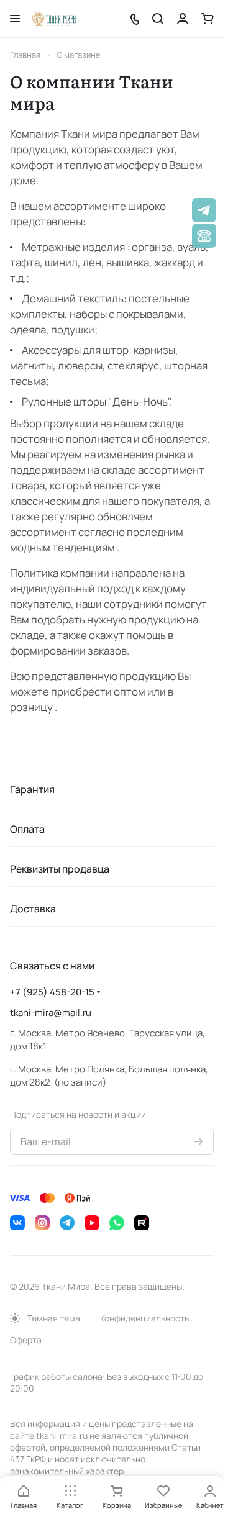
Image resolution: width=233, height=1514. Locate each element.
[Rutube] (141, 1222)
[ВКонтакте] (17, 1222)
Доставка (33, 908)
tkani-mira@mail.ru (50, 1012)
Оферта (26, 1340)
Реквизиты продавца (59, 869)
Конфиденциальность (144, 1318)
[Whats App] (116, 1222)
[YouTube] (92, 1222)
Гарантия (32, 789)
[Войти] (182, 18)
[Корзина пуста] (207, 18)
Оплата (27, 829)
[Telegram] (67, 1222)
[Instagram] (42, 1222)
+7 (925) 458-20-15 (52, 992)
